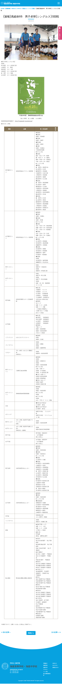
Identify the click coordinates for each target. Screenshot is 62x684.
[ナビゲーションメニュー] (58, 3)
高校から (31, 633)
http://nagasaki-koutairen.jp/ (23, 121)
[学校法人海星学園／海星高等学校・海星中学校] (10, 3)
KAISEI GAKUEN (30, 680)
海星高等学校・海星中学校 (23, 666)
